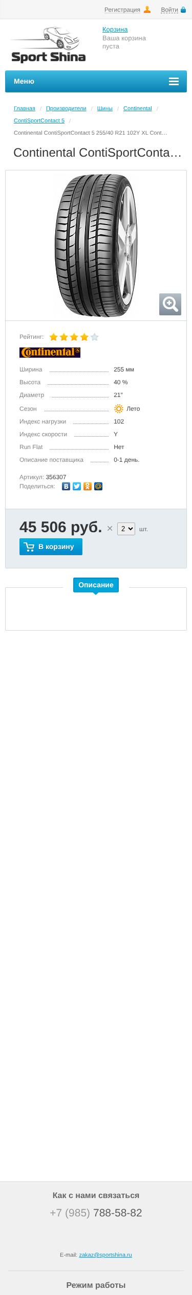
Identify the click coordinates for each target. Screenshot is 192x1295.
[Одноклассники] (87, 486)
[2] (64, 337)
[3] (74, 337)
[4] (84, 337)
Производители (66, 109)
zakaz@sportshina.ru (105, 1255)
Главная (24, 109)
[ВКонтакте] (66, 486)
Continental (137, 109)
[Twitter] (77, 486)
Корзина (115, 29)
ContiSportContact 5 (39, 121)
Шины (105, 109)
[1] (54, 337)
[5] (95, 337)
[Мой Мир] (98, 486)
